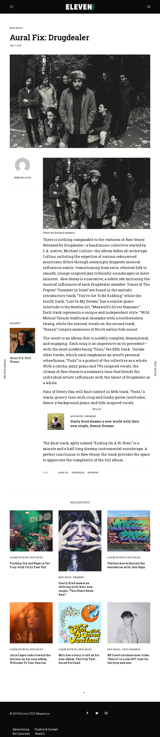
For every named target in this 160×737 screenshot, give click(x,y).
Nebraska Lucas (22, 178)
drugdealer (78, 473)
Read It (40, 733)
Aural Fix (63, 473)
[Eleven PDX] (80, 7)
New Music (16, 28)
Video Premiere (131, 649)
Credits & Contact (46, 729)
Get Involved (21, 733)
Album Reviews (19, 557)
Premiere (90, 416)
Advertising (20, 729)
